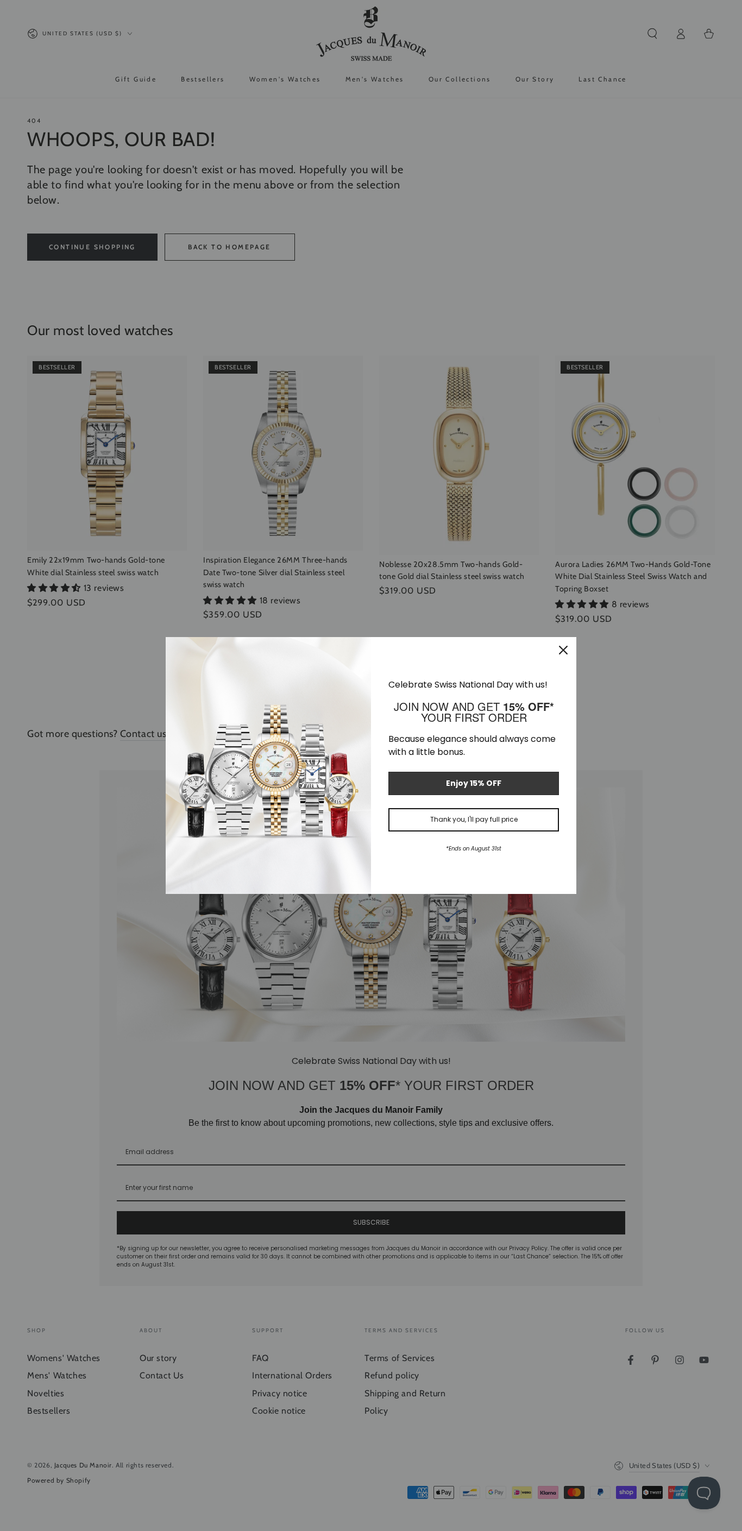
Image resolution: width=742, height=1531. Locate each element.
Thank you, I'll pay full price (474, 819)
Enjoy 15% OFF (473, 783)
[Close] (563, 650)
